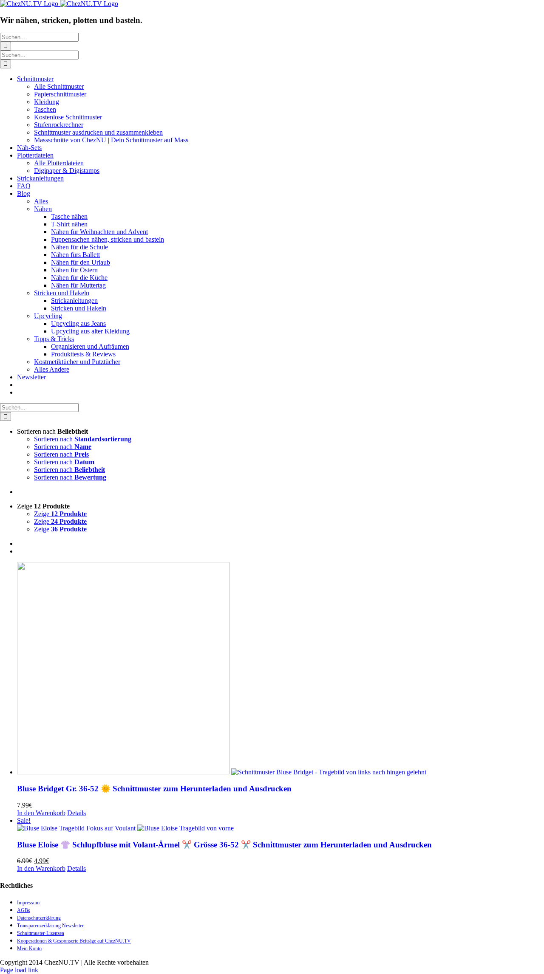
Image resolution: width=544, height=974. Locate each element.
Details (76, 812)
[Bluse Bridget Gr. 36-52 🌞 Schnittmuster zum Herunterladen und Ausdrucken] (280, 669)
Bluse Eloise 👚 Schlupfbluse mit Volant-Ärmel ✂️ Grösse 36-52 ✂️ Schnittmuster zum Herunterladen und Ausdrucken (224, 844)
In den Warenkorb (41, 812)
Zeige (60, 513)
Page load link (19, 970)
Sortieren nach (82, 439)
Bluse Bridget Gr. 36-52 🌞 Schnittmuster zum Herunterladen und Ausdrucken (154, 788)
